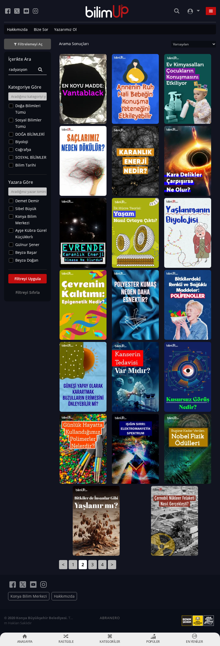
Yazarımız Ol (65, 29)
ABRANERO (110, 617)
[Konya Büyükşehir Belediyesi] (199, 620)
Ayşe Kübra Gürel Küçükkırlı (31, 233)
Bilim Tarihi (25, 165)
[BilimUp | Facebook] (8, 11)
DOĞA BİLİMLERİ (30, 134)
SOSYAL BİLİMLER (30, 157)
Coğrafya (23, 149)
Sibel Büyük (25, 208)
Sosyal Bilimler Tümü (28, 123)
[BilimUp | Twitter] (17, 11)
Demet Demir (27, 200)
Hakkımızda (17, 29)
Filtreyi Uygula (27, 278)
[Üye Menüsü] (193, 11)
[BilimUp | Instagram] (35, 11)
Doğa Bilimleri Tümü (28, 109)
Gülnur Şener (27, 244)
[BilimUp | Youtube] (26, 11)
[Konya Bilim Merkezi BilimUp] (107, 11)
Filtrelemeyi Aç (30, 44)
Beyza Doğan (26, 260)
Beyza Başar (26, 252)
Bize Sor (41, 29)
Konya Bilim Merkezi (25, 219)
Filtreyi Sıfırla (28, 292)
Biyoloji (21, 141)
